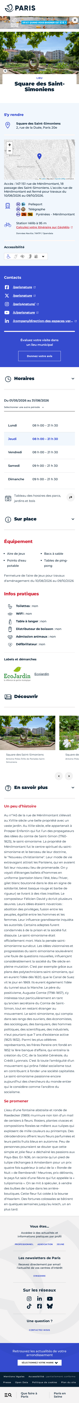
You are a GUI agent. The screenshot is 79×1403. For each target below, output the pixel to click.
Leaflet (43, 179)
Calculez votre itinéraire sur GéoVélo (42, 227)
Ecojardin (41, 674)
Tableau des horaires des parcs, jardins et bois (37, 498)
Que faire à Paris (29, 1395)
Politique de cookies (44, 1382)
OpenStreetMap (60, 179)
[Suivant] (69, 776)
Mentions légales (14, 1376)
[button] (39, 156)
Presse (7, 1382)
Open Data (21, 1382)
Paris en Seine (60, 1395)
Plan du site (68, 1382)
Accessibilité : (52, 1376)
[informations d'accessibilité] (26, 256)
